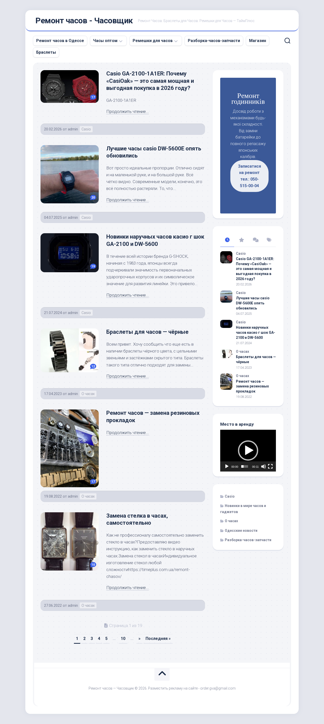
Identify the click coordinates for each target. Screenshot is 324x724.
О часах (88, 394)
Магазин (257, 40)
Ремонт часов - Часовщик (84, 20)
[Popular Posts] (241, 240)
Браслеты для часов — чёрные (147, 332)
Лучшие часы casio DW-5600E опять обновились (253, 303)
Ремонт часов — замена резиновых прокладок (252, 386)
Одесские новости (241, 531)
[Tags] (269, 240)
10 (123, 638)
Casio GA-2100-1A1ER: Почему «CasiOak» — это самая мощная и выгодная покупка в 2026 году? (150, 80)
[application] (248, 451)
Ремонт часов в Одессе (60, 40)
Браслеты (46, 52)
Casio (86, 129)
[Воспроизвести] (226, 466)
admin (73, 129)
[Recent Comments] (255, 240)
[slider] (244, 466)
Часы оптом (105, 40)
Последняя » (158, 638)
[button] (248, 450)
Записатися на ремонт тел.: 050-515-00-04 (249, 176)
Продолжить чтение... (127, 111)
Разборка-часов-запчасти (214, 40)
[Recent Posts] (227, 240)
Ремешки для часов (153, 40)
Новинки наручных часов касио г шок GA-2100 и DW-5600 (255, 332)
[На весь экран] (270, 466)
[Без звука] (263, 466)
